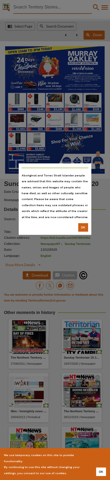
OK (83, 227)
